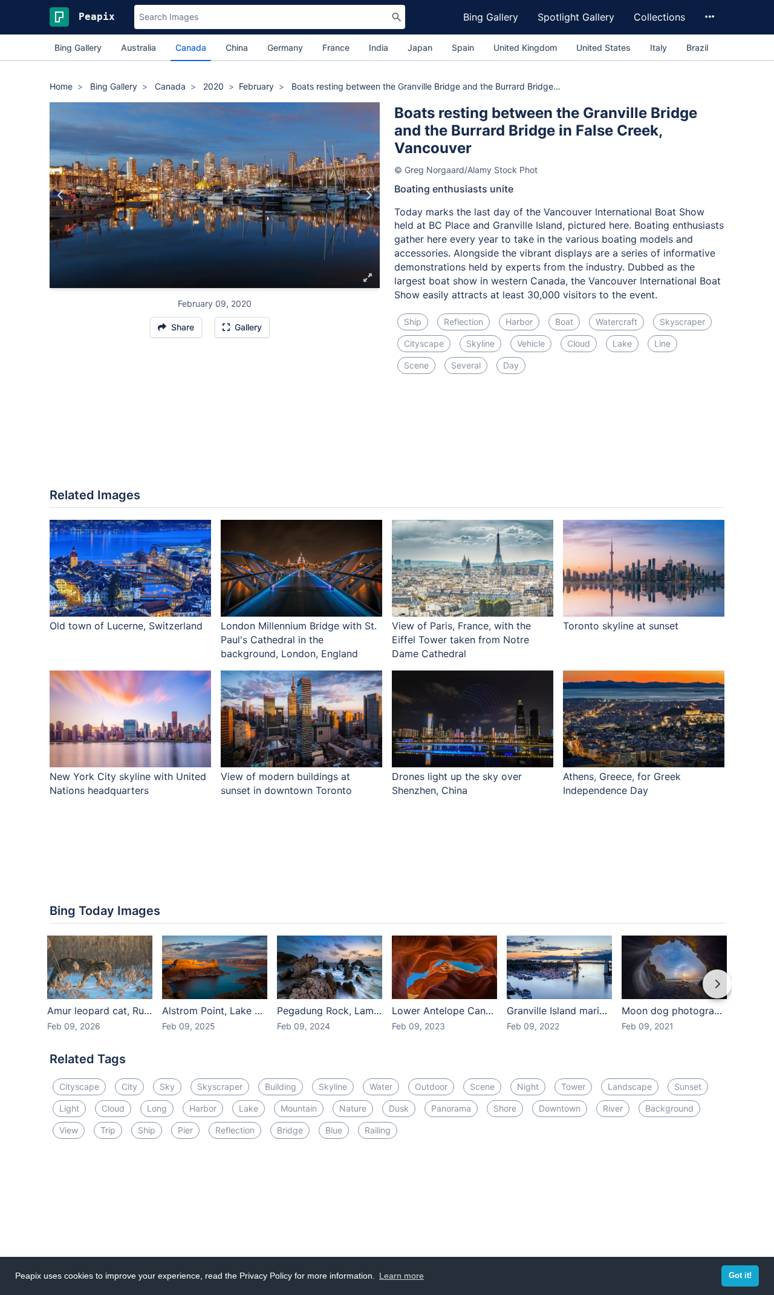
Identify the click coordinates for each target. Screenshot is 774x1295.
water (380, 1086)
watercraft (616, 321)
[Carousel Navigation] (387, 992)
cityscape (424, 343)
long (157, 1108)
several (466, 365)
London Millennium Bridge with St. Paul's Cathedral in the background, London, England (299, 640)
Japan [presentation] (420, 47)
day (511, 365)
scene (416, 365)
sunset (687, 1086)
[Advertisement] (387, 438)
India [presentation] (378, 47)
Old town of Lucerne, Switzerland (126, 626)
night (528, 1086)
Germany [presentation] (285, 47)
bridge (290, 1130)
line (662, 343)
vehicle (531, 343)
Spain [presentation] (463, 47)
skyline (480, 343)
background (669, 1108)
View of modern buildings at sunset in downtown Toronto (286, 783)
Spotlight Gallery (576, 17)
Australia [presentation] (138, 47)
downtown (559, 1108)
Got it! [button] (740, 1275)
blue (333, 1130)
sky (167, 1086)
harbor (519, 321)
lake (622, 343)
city (129, 1086)
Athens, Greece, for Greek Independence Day (622, 783)
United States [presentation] (603, 47)
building (280, 1086)
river (613, 1108)
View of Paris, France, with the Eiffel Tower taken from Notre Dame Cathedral (461, 640)
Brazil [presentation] (697, 47)
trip (107, 1130)
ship (412, 321)
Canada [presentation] (190, 47)
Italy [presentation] (658, 47)
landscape (630, 1086)
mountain (299, 1108)
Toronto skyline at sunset (620, 626)
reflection (463, 321)
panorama (451, 1108)
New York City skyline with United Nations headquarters (128, 783)
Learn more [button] (401, 1275)
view (68, 1130)
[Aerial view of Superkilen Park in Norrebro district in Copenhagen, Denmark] (368, 195)
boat (564, 321)
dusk (399, 1108)
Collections (659, 17)
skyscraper (682, 321)
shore (504, 1108)
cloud (578, 343)
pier (185, 1130)
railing (378, 1130)
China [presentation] (237, 47)
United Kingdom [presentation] (525, 47)
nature (352, 1108)
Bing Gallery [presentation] (78, 47)
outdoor (431, 1086)
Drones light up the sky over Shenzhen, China (457, 783)
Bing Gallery (490, 17)
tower (573, 1086)
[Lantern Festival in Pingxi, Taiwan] (61, 195)
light (69, 1108)
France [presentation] (336, 47)
